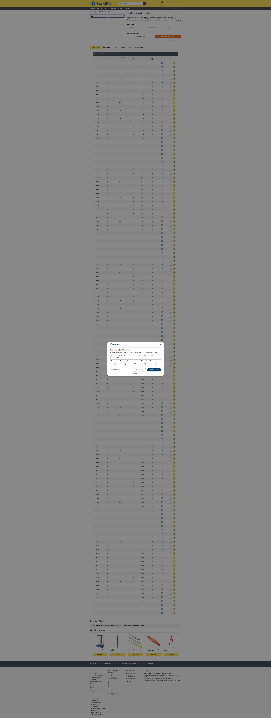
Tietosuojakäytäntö (114, 357)
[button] (114, 370)
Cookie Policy (135, 373)
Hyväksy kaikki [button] (154, 369)
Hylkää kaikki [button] (140, 369)
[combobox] (160, 344)
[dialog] (135, 359)
